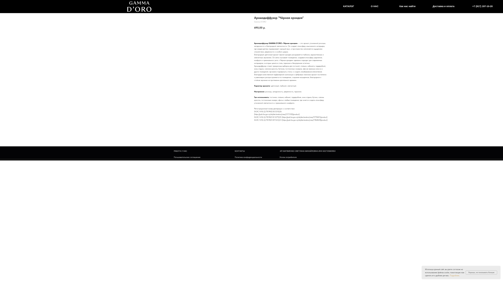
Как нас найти (407, 6)
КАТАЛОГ (348, 6)
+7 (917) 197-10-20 (482, 6)
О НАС (374, 6)
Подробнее (454, 275)
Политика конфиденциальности (248, 157)
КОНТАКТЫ (240, 151)
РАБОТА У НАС (180, 151)
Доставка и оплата (443, 6)
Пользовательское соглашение (187, 157)
